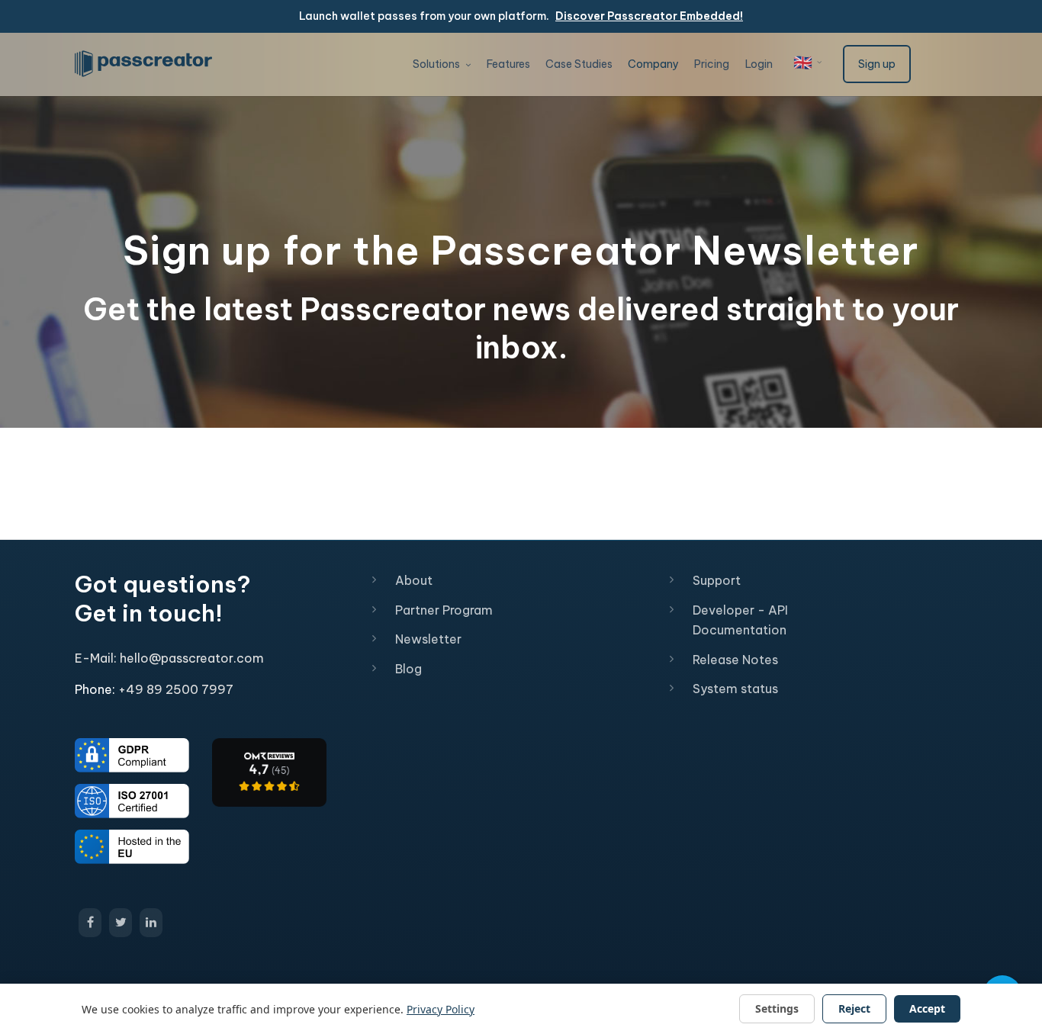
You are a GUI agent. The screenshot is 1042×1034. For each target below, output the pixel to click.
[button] (808, 62)
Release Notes (735, 659)
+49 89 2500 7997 (175, 689)
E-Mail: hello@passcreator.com (169, 658)
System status (735, 688)
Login (759, 64)
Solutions (437, 64)
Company (653, 64)
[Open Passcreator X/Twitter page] (120, 922)
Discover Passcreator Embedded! (649, 16)
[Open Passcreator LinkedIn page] (151, 922)
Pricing (711, 64)
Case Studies (579, 64)
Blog (408, 668)
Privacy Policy (440, 1009)
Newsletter (428, 639)
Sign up (877, 64)
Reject (854, 1008)
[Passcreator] (269, 771)
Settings (777, 1008)
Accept (927, 1008)
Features (508, 64)
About (414, 580)
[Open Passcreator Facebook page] (90, 922)
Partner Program (444, 610)
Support (717, 580)
